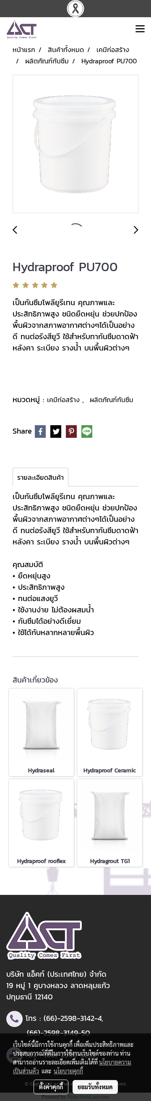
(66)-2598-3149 (52, 1032)
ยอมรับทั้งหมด (95, 1087)
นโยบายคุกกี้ (68, 1071)
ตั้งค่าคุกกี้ (51, 1087)
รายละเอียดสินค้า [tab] (40, 477)
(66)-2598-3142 (69, 1018)
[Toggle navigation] (140, 29)
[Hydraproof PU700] (75, 144)
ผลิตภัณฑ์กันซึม (111, 400)
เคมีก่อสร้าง (64, 400)
